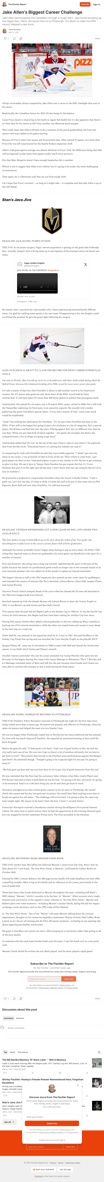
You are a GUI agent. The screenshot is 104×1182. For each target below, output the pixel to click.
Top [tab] (5, 1052)
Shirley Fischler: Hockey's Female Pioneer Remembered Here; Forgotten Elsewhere (42, 1081)
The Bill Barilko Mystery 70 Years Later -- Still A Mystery (34, 1059)
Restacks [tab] (20, 1018)
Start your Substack (45, 1169)
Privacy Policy (72, 1132)
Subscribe (85, 4)
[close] (78, 1085)
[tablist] (14, 1018)
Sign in (96, 4)
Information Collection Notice (51, 1132)
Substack (39, 1176)
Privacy (53, 1162)
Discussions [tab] (23, 1052)
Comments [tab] (8, 1018)
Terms (61, 1162)
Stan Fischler (14, 30)
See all (7, 1122)
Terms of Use (65, 1129)
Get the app (65, 1169)
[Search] (99, 1052)
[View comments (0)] (14, 38)
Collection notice (72, 1162)
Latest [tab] (12, 1052)
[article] (52, 1066)
